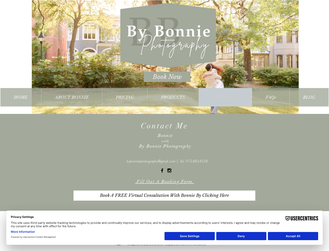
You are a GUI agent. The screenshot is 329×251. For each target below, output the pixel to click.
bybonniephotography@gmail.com (151, 161)
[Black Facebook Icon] (162, 170)
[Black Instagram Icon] (169, 170)
